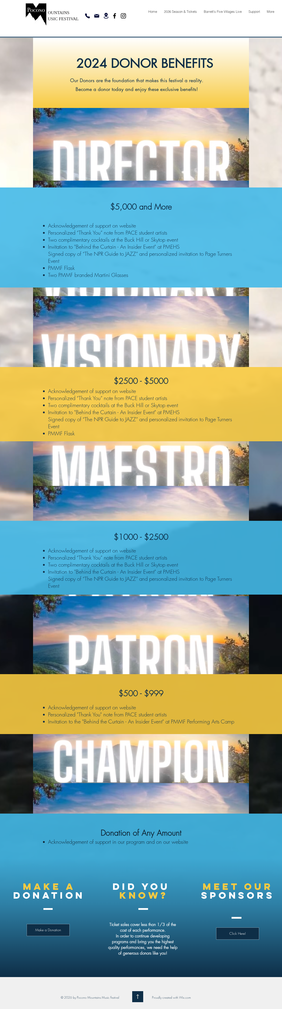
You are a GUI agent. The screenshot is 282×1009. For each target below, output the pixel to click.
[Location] (106, 15)
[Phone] (87, 16)
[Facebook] (114, 15)
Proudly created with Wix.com (171, 997)
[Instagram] (123, 15)
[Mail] (97, 16)
